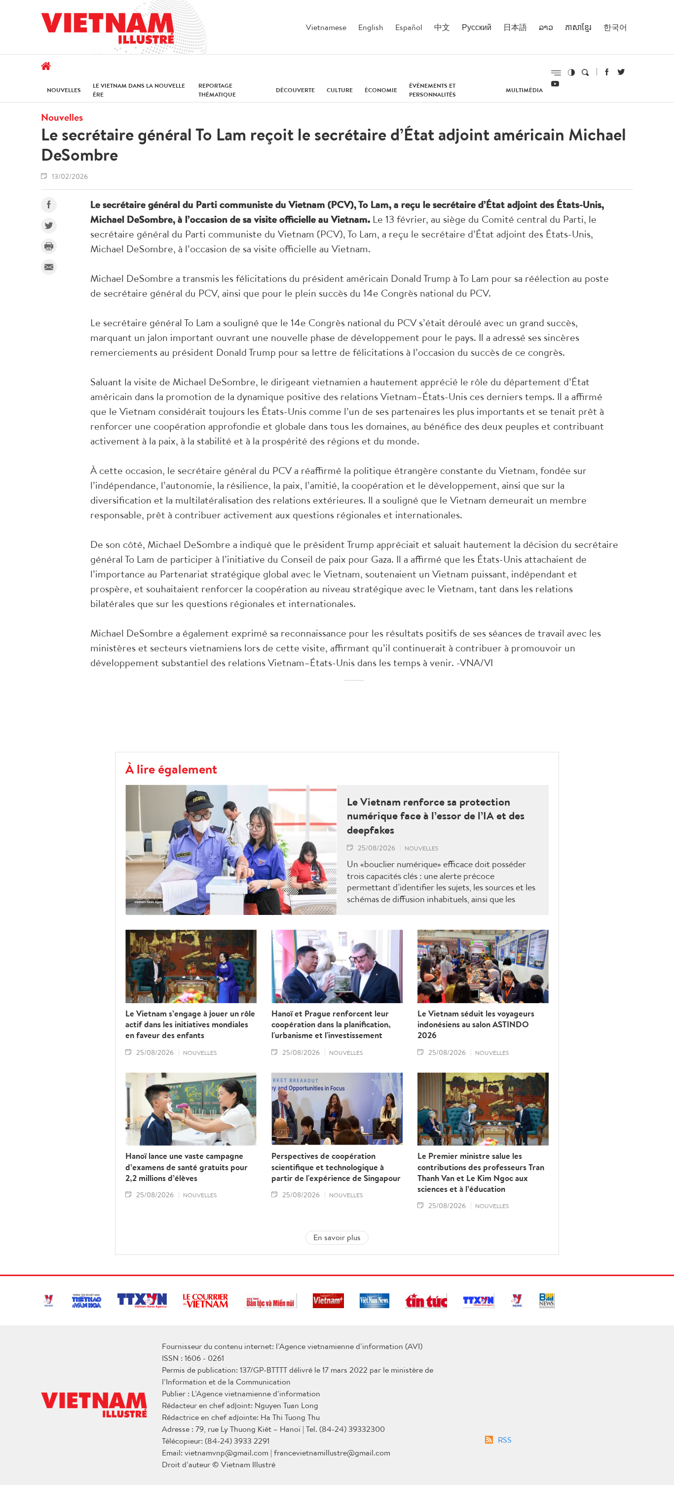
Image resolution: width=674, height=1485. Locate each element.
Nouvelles (64, 90)
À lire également (171, 768)
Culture (340, 90)
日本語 (515, 27)
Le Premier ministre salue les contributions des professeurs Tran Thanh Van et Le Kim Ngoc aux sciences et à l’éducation (480, 1172)
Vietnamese (326, 27)
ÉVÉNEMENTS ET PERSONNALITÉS (432, 90)
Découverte (295, 90)
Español (408, 27)
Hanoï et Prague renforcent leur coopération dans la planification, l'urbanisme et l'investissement (331, 1024)
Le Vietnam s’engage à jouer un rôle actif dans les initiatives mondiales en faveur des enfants (190, 1024)
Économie (381, 90)
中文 (442, 27)
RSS (505, 1439)
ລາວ (546, 27)
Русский (476, 27)
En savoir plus (337, 1237)
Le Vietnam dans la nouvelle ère (139, 90)
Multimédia (524, 90)
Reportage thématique (217, 90)
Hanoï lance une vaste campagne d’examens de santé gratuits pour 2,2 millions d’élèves (186, 1166)
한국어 (615, 27)
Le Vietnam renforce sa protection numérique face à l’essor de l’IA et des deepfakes (435, 816)
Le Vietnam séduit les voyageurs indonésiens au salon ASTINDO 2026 (475, 1024)
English (370, 27)
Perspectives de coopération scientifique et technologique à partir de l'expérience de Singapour (336, 1166)
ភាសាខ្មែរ (578, 27)
